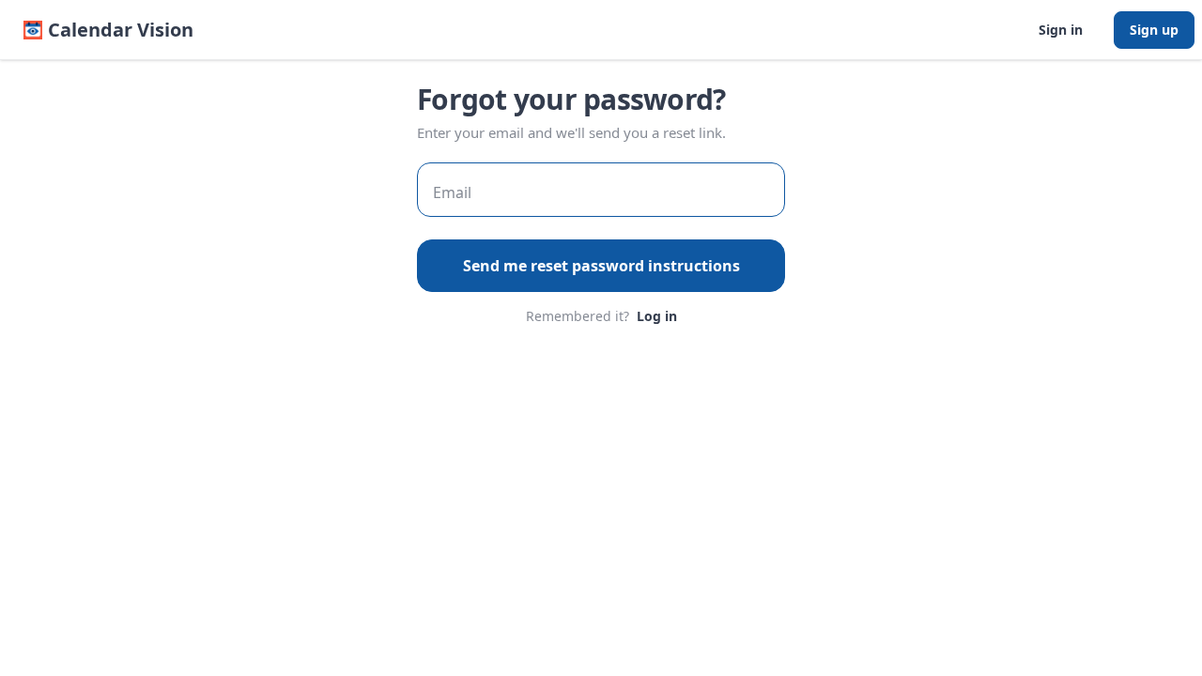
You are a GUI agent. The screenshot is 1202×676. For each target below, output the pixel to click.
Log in (657, 316)
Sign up (1154, 29)
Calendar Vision (120, 29)
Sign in (1061, 29)
